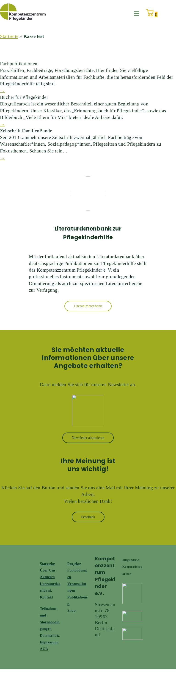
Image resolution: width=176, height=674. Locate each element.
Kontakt (46, 597)
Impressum (49, 642)
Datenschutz (50, 635)
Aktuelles (47, 577)
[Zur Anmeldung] (88, 411)
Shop (71, 610)
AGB (44, 649)
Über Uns (47, 570)
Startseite (9, 36)
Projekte (74, 564)
